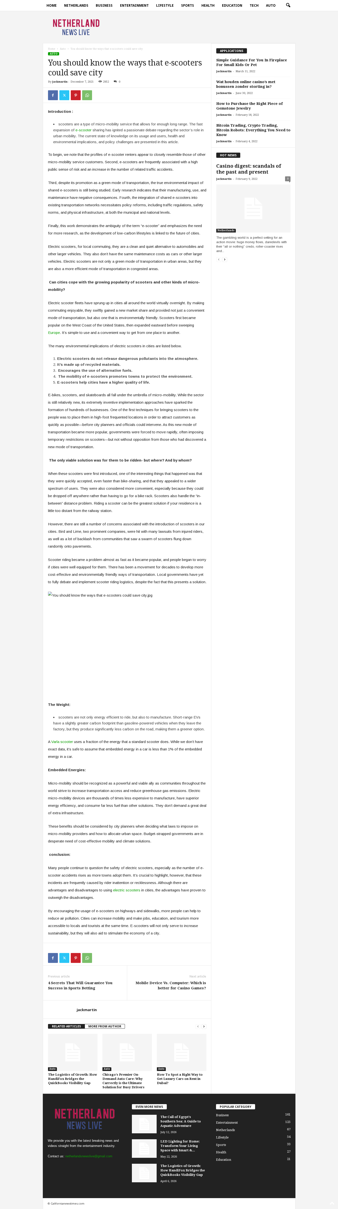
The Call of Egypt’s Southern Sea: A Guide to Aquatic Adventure (180, 1121)
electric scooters (126, 890)
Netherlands (76, 5)
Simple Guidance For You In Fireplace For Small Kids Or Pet (251, 62)
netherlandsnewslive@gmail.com (88, 1156)
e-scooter (83, 130)
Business (104, 5)
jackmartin (60, 81)
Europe (54, 332)
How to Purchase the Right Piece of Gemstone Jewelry (249, 106)
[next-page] (203, 1026)
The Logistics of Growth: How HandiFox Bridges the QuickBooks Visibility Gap (72, 1079)
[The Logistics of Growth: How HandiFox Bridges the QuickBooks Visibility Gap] (72, 1052)
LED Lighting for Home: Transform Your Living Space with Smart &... (180, 1145)
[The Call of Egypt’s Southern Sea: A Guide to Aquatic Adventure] (144, 1124)
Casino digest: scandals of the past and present (248, 169)
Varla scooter (62, 742)
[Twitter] (64, 95)
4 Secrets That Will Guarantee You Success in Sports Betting (80, 985)
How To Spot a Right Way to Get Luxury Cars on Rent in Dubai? (180, 1079)
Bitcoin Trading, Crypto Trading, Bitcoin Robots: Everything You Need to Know (253, 130)
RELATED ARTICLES (66, 1026)
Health (208, 5)
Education (232, 5)
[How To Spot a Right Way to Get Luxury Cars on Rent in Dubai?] (181, 1052)
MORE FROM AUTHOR (104, 1026)
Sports (187, 5)
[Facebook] (53, 95)
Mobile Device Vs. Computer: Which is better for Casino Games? (171, 985)
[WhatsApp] (87, 95)
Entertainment (134, 5)
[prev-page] (197, 1026)
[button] (288, 5)
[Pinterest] (76, 95)
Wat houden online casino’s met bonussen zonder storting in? (245, 84)
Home (52, 5)
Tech (254, 5)
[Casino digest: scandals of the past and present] (253, 208)
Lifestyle (165, 5)
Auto (271, 5)
